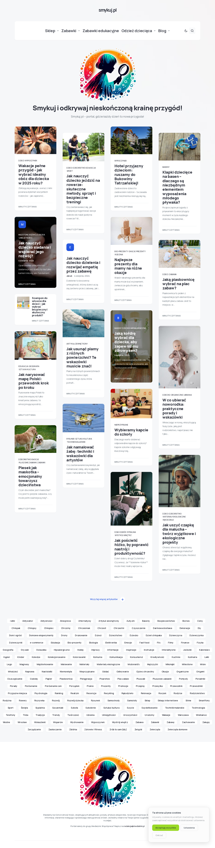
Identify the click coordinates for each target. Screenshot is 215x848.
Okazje (132, 251)
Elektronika (111, 642)
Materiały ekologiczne (174, 516)
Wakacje (166, 714)
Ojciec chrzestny (145, 671)
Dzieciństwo (24, 459)
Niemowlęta (66, 671)
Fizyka (200, 642)
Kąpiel (6, 657)
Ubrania (188, 395)
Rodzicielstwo (197, 693)
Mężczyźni (152, 664)
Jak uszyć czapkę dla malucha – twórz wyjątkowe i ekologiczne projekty (179, 533)
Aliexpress (65, 620)
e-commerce (36, 642)
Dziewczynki (15, 642)
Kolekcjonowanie (56, 657)
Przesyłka (157, 686)
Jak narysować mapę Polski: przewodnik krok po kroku (33, 381)
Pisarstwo (104, 678)
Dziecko (126, 328)
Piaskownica (66, 678)
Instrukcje (149, 649)
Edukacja (23, 366)
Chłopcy (32, 628)
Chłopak (15, 628)
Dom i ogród (120, 532)
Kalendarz (204, 649)
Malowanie (66, 664)
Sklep (147, 700)
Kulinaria (192, 657)
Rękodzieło (168, 519)
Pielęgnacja (86, 678)
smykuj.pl (107, 10)
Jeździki (187, 649)
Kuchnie (176, 657)
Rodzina (119, 254)
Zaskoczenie (55, 729)
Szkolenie (90, 707)
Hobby (80, 649)
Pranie (90, 686)
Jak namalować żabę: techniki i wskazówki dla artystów (80, 453)
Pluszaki (140, 678)
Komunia (97, 657)
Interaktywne (169, 649)
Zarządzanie (34, 729)
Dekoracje (185, 628)
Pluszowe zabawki (28, 462)
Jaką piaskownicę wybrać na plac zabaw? (178, 284)
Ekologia (93, 642)
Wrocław (22, 722)
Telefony (10, 714)
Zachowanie (188, 722)
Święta (24, 707)
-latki (12, 620)
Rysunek (70, 438)
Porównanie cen (53, 686)
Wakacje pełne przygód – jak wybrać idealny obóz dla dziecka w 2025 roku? (33, 174)
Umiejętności (25, 238)
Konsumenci (136, 657)
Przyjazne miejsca (17, 693)
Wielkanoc (201, 714)
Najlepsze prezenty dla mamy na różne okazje (128, 266)
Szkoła (74, 707)
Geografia (34, 366)
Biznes (186, 620)
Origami (200, 671)
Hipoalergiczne (138, 328)
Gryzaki (25, 649)
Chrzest (101, 628)
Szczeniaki (57, 707)
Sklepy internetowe (168, 700)
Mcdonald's (134, 664)
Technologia (198, 707)
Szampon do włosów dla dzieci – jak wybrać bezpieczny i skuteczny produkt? (40, 306)
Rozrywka (39, 700)
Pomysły (183, 678)
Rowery (23, 700)
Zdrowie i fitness (93, 729)
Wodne (6, 722)
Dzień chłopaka (154, 635)
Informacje (113, 649)
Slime (188, 700)
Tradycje (40, 714)
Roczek (162, 693)
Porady (13, 686)
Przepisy (140, 686)
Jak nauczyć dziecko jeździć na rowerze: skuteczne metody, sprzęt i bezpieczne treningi (83, 188)
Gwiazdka (41, 649)
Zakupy (206, 722)
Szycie (130, 707)
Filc (159, 642)
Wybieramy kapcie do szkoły (131, 432)
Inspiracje (131, 649)
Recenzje (91, 693)
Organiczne (177, 395)
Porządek (74, 686)
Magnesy (24, 664)
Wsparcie (58, 722)
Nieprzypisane (121, 424)
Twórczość (73, 714)
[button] (186, 31)
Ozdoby (34, 678)
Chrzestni (119, 628)
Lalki (206, 657)
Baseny (117, 328)
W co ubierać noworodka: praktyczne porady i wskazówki (174, 408)
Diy (199, 628)
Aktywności (46, 620)
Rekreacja (146, 693)
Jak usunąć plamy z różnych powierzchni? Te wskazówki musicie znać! (82, 357)
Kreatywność (157, 657)
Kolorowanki (79, 657)
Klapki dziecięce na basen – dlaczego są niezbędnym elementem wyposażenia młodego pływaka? (177, 187)
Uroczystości (130, 714)
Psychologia (40, 693)
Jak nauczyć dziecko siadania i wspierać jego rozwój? (34, 249)
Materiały (84, 664)
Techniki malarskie (76, 442)
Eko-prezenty (121, 251)
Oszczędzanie (14, 678)
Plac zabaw (123, 678)
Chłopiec (49, 628)
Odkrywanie (122, 671)
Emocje (35, 459)
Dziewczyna (175, 635)
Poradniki (200, 678)
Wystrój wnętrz (123, 535)
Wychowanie (77, 722)
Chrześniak (84, 628)
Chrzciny (66, 628)
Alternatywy (84, 620)
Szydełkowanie (149, 707)
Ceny (200, 620)
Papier (48, 678)
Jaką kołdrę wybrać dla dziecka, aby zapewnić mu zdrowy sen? (126, 342)
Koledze (36, 657)
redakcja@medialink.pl (134, 826)
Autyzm (131, 620)
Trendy (56, 714)
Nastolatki (47, 671)
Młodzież (13, 671)
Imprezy (95, 649)
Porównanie (31, 686)
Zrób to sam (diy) (118, 729)
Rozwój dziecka (37, 234)
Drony (64, 635)
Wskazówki (39, 722)
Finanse (185, 642)
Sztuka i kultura (27, 369)
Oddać (105, 671)
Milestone (23, 234)
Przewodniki (196, 686)
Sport (70, 171)
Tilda (25, 714)
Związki (138, 729)
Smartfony (204, 700)
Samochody (114, 700)
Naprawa (29, 671)
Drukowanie (81, 635)
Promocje (123, 686)
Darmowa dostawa (162, 628)
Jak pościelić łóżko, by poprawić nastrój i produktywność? (131, 547)
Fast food (144, 642)
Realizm (75, 693)
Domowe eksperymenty (41, 635)
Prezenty (141, 251)
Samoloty (132, 700)
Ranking (59, 693)
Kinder (20, 657)
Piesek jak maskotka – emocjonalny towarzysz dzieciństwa (30, 476)
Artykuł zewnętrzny (77, 343)
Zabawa (173, 274)
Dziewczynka (196, 635)
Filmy (170, 642)
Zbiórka (73, 729)
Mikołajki (170, 664)
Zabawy (171, 722)
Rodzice (178, 693)
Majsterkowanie (45, 664)
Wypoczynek (31, 160)
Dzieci (21, 160)
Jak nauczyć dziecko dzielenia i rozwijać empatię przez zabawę (83, 265)
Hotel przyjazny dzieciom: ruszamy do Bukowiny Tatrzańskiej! (128, 174)
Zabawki (41, 462)
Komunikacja (116, 657)
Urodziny (149, 714)
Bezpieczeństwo (166, 620)
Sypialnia (131, 532)
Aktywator (27, 620)
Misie (203, 664)
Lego (9, 664)
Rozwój (56, 700)
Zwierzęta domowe (177, 729)
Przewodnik (176, 686)
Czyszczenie (138, 628)
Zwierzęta (155, 729)
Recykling (109, 693)
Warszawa (183, 714)
